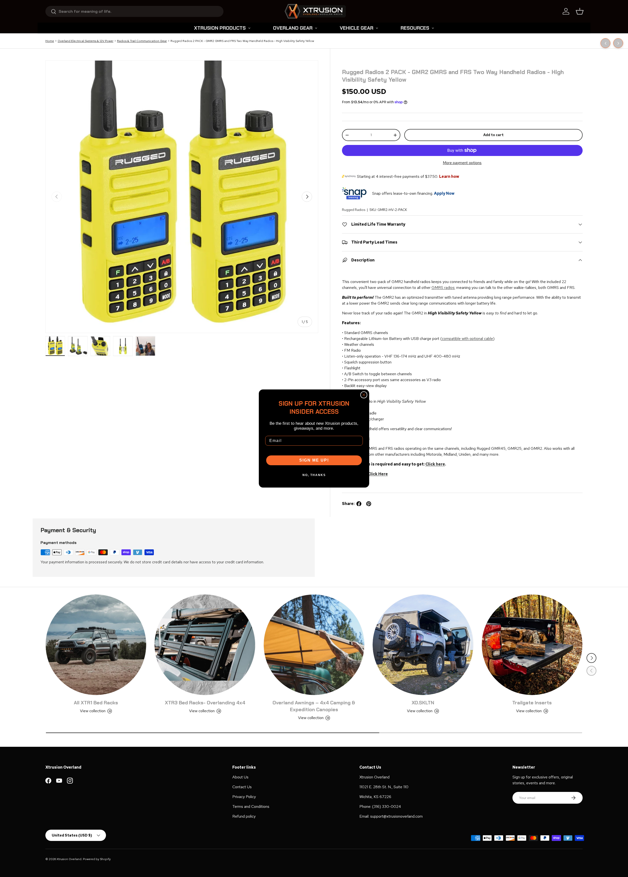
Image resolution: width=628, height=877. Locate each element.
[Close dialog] (364, 395)
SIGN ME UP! (314, 460)
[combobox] (134, 11)
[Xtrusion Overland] (315, 11)
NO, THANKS (314, 475)
